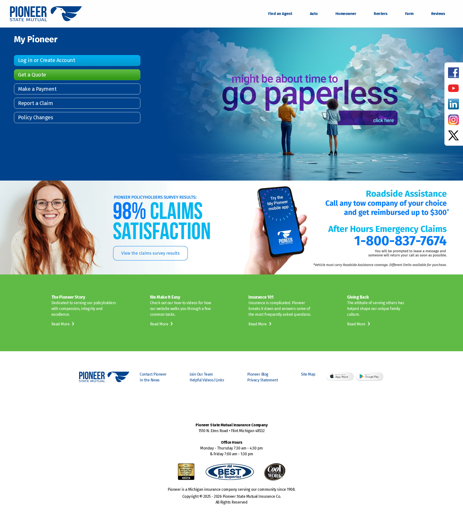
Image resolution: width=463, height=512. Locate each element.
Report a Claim (35, 103)
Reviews (438, 13)
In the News (150, 380)
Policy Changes (35, 117)
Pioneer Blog (257, 374)
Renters (381, 13)
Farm (409, 13)
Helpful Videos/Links (207, 380)
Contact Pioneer (153, 374)
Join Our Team (201, 374)
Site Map (308, 374)
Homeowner (345, 13)
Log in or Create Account (46, 60)
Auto (314, 13)
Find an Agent (280, 13)
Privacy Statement (262, 380)
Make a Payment (37, 89)
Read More (60, 324)
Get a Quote (32, 74)
